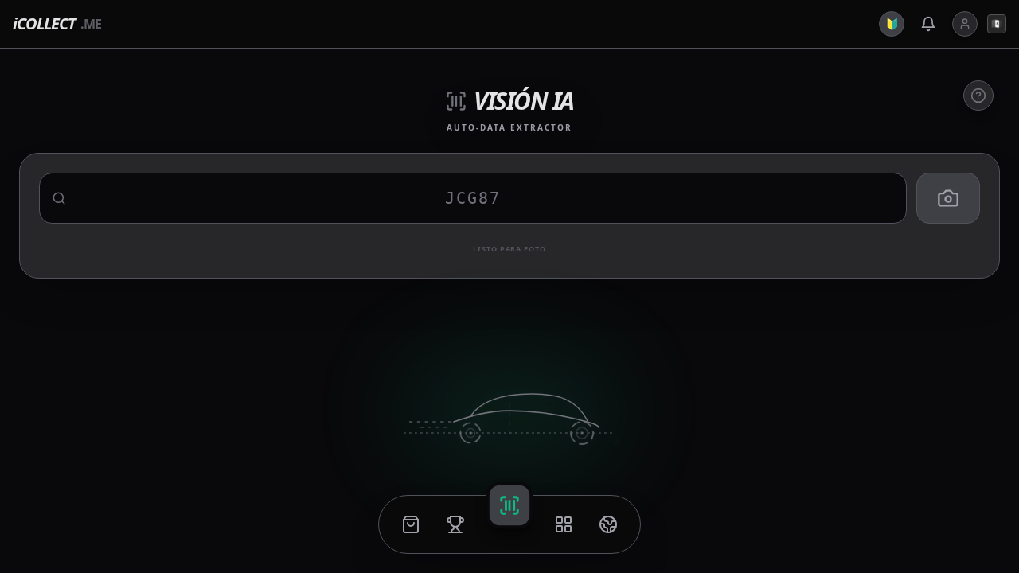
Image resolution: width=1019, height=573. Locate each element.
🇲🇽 (997, 23)
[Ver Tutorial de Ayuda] (978, 95)
